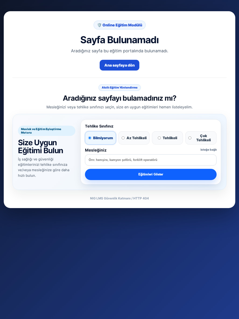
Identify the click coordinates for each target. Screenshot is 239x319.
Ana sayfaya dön (119, 65)
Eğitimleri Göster (150, 174)
